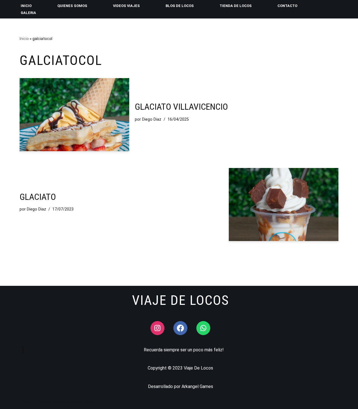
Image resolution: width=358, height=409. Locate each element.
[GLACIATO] (283, 204)
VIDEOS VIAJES (126, 6)
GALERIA (28, 13)
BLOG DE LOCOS (180, 6)
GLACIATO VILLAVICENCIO (181, 106)
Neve (25, 402)
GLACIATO (38, 196)
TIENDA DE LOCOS (236, 6)
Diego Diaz (151, 119)
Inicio (24, 38)
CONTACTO (287, 6)
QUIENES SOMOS (72, 6)
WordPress (81, 402)
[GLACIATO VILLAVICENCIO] (74, 114)
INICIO (26, 6)
